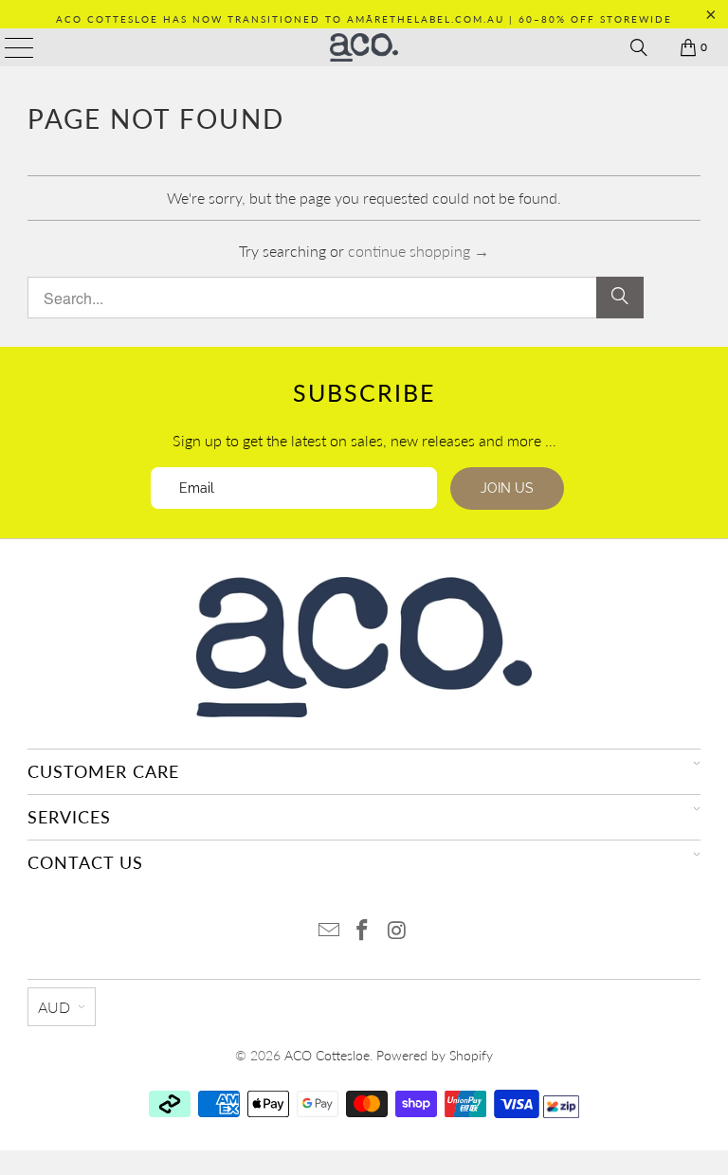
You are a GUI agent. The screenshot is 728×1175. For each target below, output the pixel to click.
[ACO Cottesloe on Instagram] (397, 931)
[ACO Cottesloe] (364, 47)
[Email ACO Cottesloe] (329, 931)
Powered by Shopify (434, 1055)
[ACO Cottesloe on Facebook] (363, 931)
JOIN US (507, 488)
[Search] (639, 47)
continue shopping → (418, 251)
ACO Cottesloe (327, 1055)
